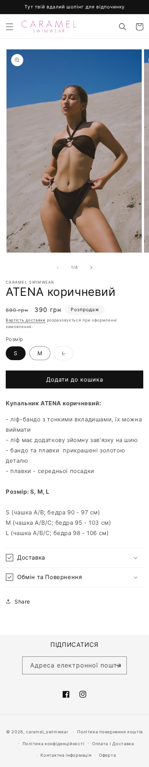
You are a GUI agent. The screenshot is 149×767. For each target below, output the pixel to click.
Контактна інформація (65, 755)
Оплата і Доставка (113, 743)
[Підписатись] (118, 665)
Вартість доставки (25, 320)
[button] (9, 26)
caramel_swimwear (47, 731)
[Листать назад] (57, 267)
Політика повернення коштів (110, 731)
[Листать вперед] (91, 267)
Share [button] (22, 601)
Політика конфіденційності (54, 743)
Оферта (107, 755)
